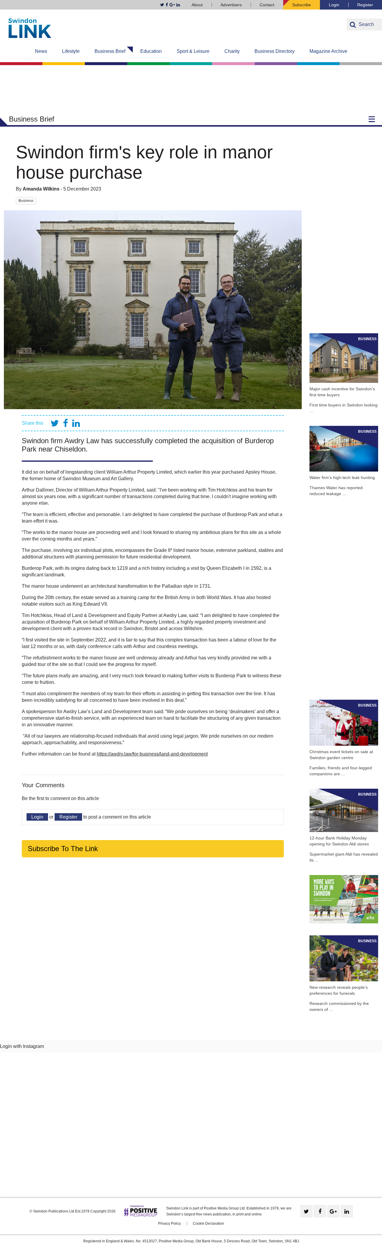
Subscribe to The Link (63, 849)
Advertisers (231, 4)
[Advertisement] (343, 231)
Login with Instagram (22, 1046)
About (197, 4)
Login (334, 4)
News (41, 51)
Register (365, 4)
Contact (267, 4)
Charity (232, 51)
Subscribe (301, 4)
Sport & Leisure (193, 51)
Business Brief (110, 51)
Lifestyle (71, 51)
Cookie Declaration (208, 1223)
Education (151, 51)
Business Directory (275, 51)
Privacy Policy (169, 1223)
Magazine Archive (328, 51)
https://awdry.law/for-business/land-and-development (152, 753)
